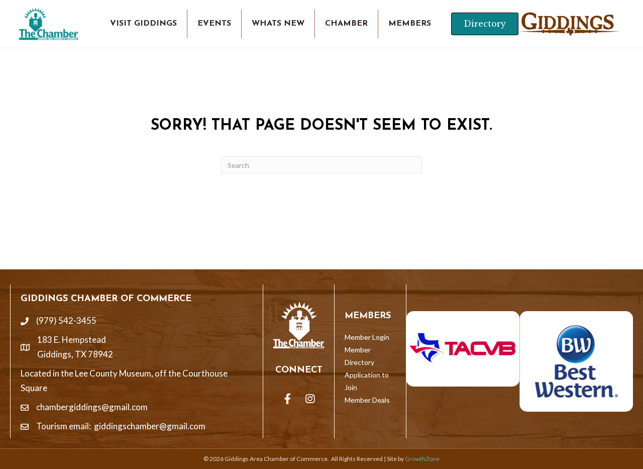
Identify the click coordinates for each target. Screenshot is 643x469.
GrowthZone (422, 458)
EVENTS (214, 24)
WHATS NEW (278, 24)
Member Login (367, 337)
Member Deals (367, 400)
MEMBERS (409, 24)
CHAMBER (346, 24)
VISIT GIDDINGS (143, 24)
